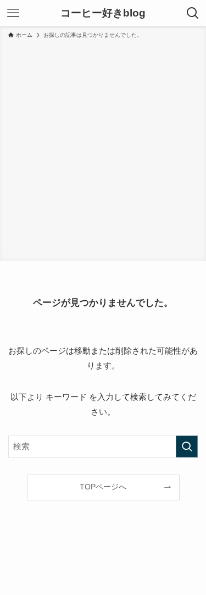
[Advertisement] (103, 148)
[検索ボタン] (193, 13)
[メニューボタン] (13, 13)
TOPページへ (103, 487)
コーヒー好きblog (103, 13)
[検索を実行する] (187, 447)
